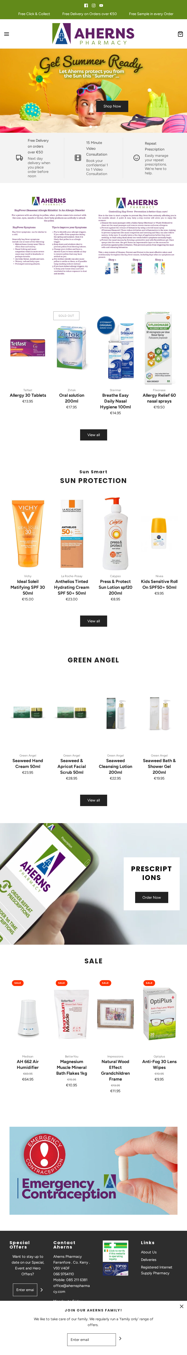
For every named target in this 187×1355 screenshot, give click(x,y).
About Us (149, 1252)
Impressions (115, 1056)
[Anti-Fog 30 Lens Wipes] (159, 1014)
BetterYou (71, 1056)
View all (93, 435)
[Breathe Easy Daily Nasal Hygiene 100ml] (115, 347)
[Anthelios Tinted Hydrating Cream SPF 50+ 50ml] (71, 533)
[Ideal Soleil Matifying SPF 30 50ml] (27, 533)
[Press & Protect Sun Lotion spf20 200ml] (115, 533)
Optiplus (159, 1056)
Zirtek (72, 390)
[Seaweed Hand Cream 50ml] (27, 713)
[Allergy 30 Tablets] (27, 347)
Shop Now (112, 106)
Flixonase (159, 390)
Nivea (159, 576)
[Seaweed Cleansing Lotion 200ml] (115, 713)
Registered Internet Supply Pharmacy (156, 1270)
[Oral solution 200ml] (71, 347)
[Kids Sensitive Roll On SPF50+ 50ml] (159, 533)
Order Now (151, 897)
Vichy (27, 576)
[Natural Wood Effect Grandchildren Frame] (115, 1014)
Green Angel (27, 755)
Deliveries (148, 1260)
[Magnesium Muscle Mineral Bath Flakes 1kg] (71, 1014)
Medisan (27, 1056)
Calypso (115, 576)
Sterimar (115, 390)
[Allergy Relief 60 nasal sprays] (159, 347)
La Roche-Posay (71, 576)
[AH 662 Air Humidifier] (27, 1014)
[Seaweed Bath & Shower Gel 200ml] (159, 713)
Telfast (27, 390)
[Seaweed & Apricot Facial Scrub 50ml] (71, 713)
